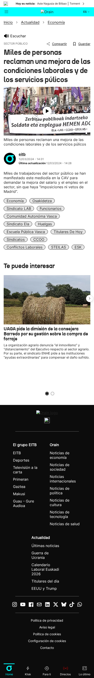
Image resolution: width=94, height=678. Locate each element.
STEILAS (58, 247)
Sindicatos (16, 239)
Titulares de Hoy (68, 231)
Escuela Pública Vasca (26, 231)
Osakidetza (42, 200)
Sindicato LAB (19, 208)
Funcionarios (50, 208)
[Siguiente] (84, 3)
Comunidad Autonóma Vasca (32, 216)
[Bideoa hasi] (47, 111)
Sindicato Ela (18, 224)
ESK (78, 247)
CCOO (38, 239)
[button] (89, 298)
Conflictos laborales (24, 247)
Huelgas (45, 224)
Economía (15, 200)
